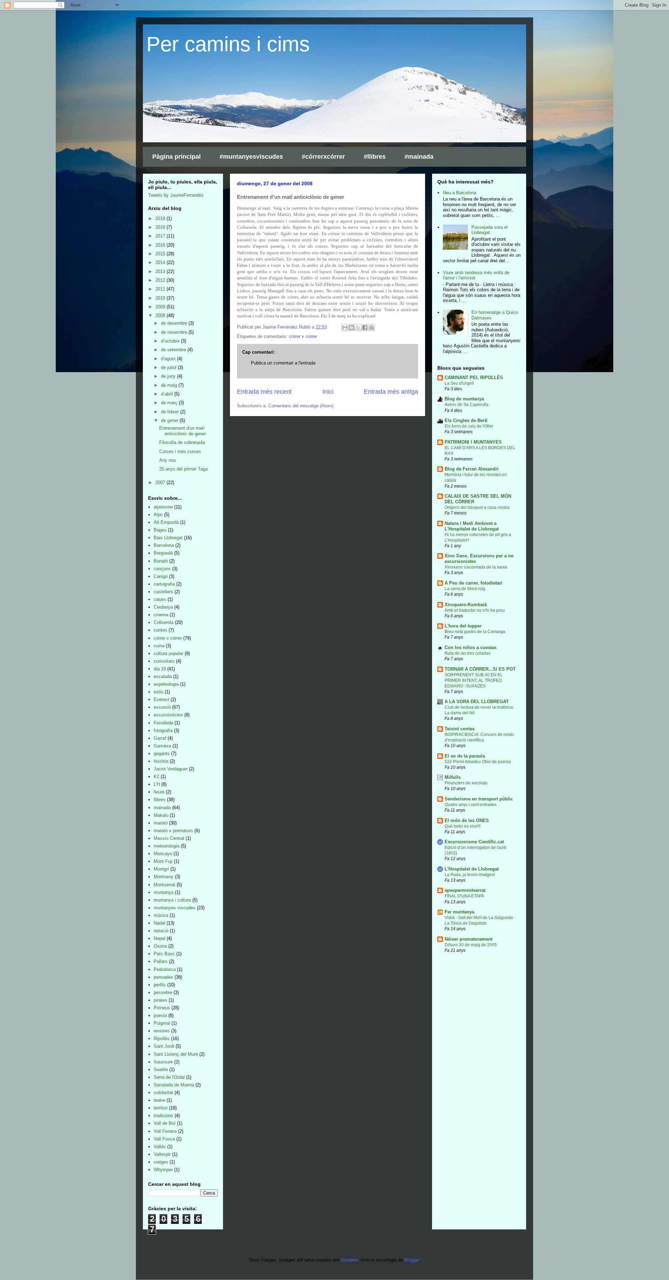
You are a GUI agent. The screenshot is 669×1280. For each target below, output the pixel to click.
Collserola (164, 622)
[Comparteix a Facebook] (364, 327)
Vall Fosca (164, 1139)
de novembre (175, 332)
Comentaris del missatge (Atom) (300, 405)
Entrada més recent (264, 391)
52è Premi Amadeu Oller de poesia (478, 761)
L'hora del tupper (463, 625)
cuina (159, 645)
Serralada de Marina (174, 1084)
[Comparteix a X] (358, 327)
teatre (159, 1100)
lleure (159, 792)
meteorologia (166, 846)
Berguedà (163, 553)
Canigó (161, 576)
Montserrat (164, 884)
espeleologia (166, 684)
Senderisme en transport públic (479, 798)
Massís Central (169, 838)
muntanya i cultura (172, 900)
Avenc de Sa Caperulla (467, 404)
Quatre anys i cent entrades (471, 804)
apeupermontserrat (465, 890)
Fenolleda (163, 722)
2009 (161, 306)
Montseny (164, 876)
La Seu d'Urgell (459, 383)
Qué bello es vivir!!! (462, 826)
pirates (160, 1000)
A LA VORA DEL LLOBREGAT (477, 701)
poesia (160, 1015)
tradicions (163, 1115)
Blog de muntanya (464, 398)
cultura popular (168, 653)
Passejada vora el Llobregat (489, 230)
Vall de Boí (165, 1123)
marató (161, 823)
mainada (162, 807)
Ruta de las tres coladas (467, 653)
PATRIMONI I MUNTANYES (473, 442)
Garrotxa (162, 745)
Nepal (159, 938)
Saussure (163, 1061)
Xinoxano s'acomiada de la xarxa (476, 567)
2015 (161, 253)
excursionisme (168, 714)
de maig (169, 385)
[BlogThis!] (351, 327)
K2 (156, 776)
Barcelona (164, 545)
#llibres (375, 156)
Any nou (167, 460)
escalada (163, 676)
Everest (161, 699)
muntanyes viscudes (174, 907)
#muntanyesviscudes (251, 156)
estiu (158, 691)
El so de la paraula (465, 756)
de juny (169, 376)
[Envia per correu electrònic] (344, 327)
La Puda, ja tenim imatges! (470, 874)
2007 (161, 482)
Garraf (160, 738)
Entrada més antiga (391, 391)
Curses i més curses (180, 451)
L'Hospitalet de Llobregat (472, 869)
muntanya (164, 892)
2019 (161, 218)
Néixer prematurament (468, 939)
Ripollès (162, 1038)
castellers (163, 591)
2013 (161, 271)
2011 (161, 289)
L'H (157, 784)
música (161, 915)
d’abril (167, 394)
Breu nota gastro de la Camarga (475, 631)
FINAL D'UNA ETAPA (464, 896)
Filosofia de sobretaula (182, 442)
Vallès (160, 1146)
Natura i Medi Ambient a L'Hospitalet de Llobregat (472, 526)
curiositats (164, 661)
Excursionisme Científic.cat (474, 841)
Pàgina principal (176, 156)
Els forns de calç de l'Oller (469, 426)
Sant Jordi (164, 1046)
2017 (161, 236)
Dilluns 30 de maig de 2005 (471, 944)
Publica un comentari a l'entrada (283, 363)
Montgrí (161, 869)
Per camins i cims (228, 44)
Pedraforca (165, 969)
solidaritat (163, 1092)
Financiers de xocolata (466, 783)
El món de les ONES (467, 820)
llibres (160, 799)
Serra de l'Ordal (169, 1077)
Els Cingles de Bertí (466, 420)
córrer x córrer (303, 336)
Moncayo (163, 853)
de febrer (170, 411)
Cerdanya (163, 607)
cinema (161, 614)
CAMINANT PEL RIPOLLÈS (474, 377)
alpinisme (163, 507)
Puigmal (162, 1023)
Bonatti (161, 561)
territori (161, 1107)
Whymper (163, 1169)
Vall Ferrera (165, 1131)
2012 (161, 280)
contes (160, 630)
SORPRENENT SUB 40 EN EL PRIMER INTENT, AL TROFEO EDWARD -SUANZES (474, 680)
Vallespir (162, 1154)
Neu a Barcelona (459, 192)
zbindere (349, 1260)
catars (160, 599)
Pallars (161, 961)
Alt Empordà (166, 522)
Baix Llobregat (168, 537)
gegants (162, 753)
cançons (162, 568)
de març (170, 402)
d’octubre (171, 341)
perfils (160, 984)
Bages (160, 530)
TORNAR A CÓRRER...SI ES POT (480, 669)
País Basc (164, 953)
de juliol (169, 367)
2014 (161, 262)
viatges (161, 1162)
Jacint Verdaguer (170, 768)
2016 (161, 245)
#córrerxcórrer (323, 156)
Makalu (161, 815)
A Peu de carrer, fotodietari (473, 583)
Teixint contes (460, 728)
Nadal (159, 923)
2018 (161, 227)
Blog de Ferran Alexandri (472, 469)
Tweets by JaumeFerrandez (176, 195)
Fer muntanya (459, 911)
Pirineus (162, 1007)
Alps (158, 514)
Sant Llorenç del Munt (176, 1054)
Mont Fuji (163, 861)
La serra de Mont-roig (465, 588)
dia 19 (160, 668)
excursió (162, 707)
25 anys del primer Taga (183, 469)
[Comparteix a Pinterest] (371, 327)
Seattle (161, 1069)
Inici (327, 391)
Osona (160, 946)
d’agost (169, 358)
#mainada (419, 156)
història (161, 761)
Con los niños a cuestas (471, 647)
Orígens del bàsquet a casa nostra (477, 507)
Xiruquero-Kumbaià (466, 604)
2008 (161, 315)
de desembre (175, 323)
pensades (163, 977)
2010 (161, 298)
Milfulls (453, 777)
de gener (170, 420)
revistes (162, 1030)
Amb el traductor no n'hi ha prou (475, 610)
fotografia (163, 730)
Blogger (411, 1260)
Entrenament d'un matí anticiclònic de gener (182, 431)
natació (161, 930)
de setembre (174, 349)
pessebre (163, 992)
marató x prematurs (173, 830)
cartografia (164, 584)
